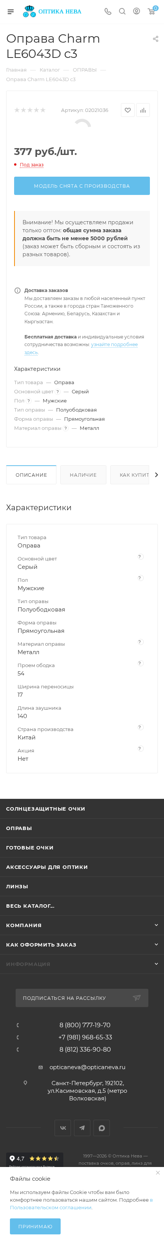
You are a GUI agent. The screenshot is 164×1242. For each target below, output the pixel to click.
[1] (16, 110)
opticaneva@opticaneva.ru (87, 1067)
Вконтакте (63, 1128)
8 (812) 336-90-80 (85, 1050)
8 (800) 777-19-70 (85, 1025)
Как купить (136, 475)
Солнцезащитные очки (45, 809)
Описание (31, 475)
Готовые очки (30, 847)
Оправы (19, 828)
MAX (101, 1128)
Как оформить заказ (41, 945)
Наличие (83, 475)
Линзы (17, 886)
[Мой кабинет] (136, 12)
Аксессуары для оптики (47, 867)
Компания (24, 925)
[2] (23, 110)
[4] (36, 110)
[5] (42, 110)
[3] (29, 110)
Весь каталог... (30, 906)
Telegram (82, 1128)
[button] (147, 1204)
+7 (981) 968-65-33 (85, 1037)
